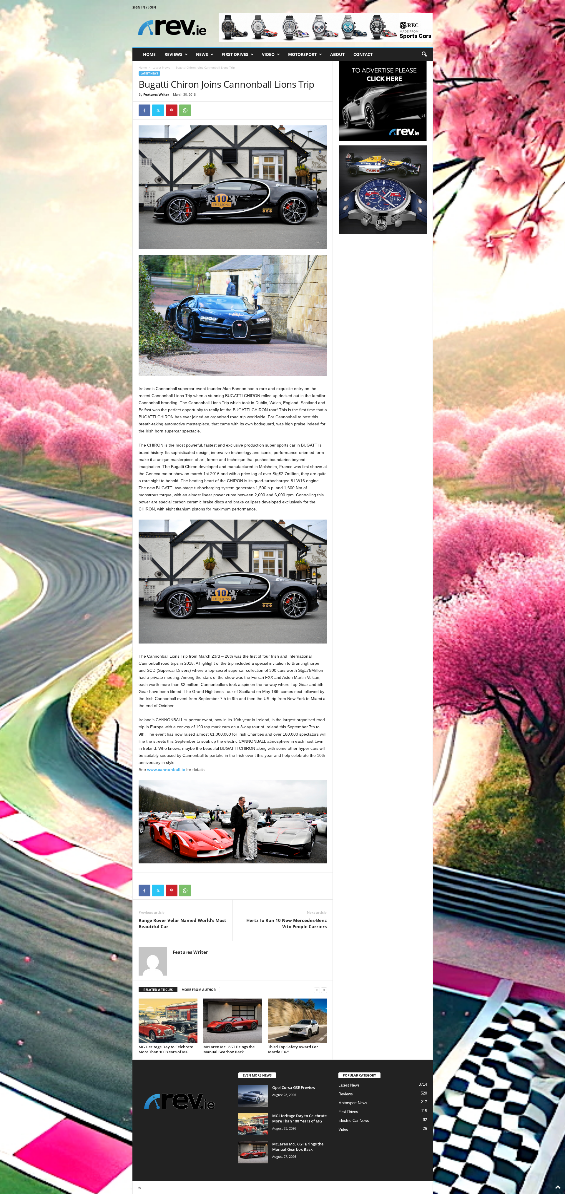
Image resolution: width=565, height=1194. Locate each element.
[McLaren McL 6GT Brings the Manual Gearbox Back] (232, 1021)
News (202, 54)
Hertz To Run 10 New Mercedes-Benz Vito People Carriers (286, 923)
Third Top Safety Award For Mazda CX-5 (293, 1049)
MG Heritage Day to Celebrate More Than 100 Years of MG (166, 1049)
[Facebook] (144, 110)
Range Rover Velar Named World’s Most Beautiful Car (182, 923)
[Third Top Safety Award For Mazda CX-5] (297, 1021)
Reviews (173, 54)
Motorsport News (352, 1103)
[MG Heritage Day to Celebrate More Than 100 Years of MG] (168, 1021)
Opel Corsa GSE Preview (293, 1087)
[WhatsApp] (185, 110)
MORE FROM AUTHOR (199, 989)
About (337, 54)
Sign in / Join (144, 7)
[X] (158, 110)
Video (268, 54)
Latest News (161, 67)
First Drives (235, 54)
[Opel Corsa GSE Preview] (253, 1096)
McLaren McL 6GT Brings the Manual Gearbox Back (229, 1049)
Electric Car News (353, 1120)
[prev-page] (317, 990)
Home (149, 54)
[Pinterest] (171, 110)
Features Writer (156, 94)
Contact (363, 54)
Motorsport (302, 54)
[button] (424, 54)
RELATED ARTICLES (158, 989)
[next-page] (324, 990)
